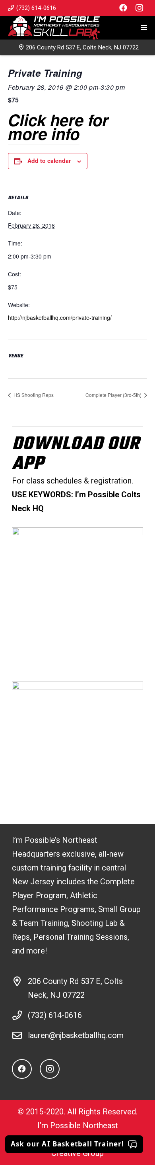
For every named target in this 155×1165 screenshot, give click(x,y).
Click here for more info (58, 126)
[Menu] (143, 28)
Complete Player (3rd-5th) (114, 394)
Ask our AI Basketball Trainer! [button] (67, 1143)
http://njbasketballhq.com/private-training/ (60, 317)
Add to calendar (49, 160)
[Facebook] (123, 8)
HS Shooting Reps (33, 394)
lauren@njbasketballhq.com (76, 1035)
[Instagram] (139, 8)
